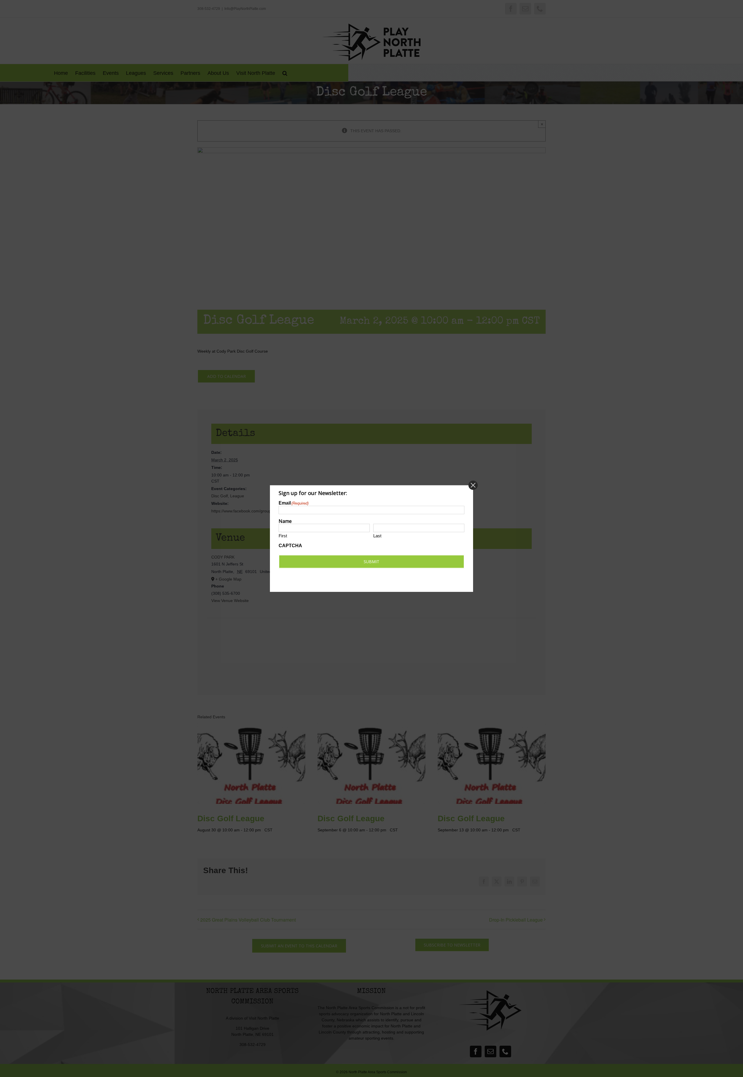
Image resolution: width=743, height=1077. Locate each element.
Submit (371, 561)
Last (377, 536)
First (283, 536)
